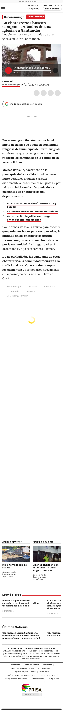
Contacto (15, 665)
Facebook (37, 93)
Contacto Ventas (31, 665)
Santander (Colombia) (17, 296)
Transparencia (37, 679)
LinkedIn (51, 93)
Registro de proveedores (25, 672)
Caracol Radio (14, 7)
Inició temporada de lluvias (14, 566)
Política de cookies (47, 675)
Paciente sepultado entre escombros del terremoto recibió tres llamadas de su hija (20, 603)
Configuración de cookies (15, 679)
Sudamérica (49, 286)
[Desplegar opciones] (55, 70)
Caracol (7, 81)
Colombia (32, 286)
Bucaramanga (14, 17)
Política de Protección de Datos (21, 675)
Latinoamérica (13, 291)
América (31, 291)
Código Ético (53, 679)
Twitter (44, 93)
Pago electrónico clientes (22, 668)
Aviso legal (44, 672)
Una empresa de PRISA (31, 688)
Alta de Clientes (44, 668)
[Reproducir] (8, 70)
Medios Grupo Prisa (31, 694)
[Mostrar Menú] (3, 7)
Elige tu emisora (52, 9)
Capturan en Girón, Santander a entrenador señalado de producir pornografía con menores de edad (21, 635)
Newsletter (47, 665)
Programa (33, 9)
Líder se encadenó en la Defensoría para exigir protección (45, 567)
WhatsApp (58, 93)
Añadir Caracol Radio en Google (26, 104)
